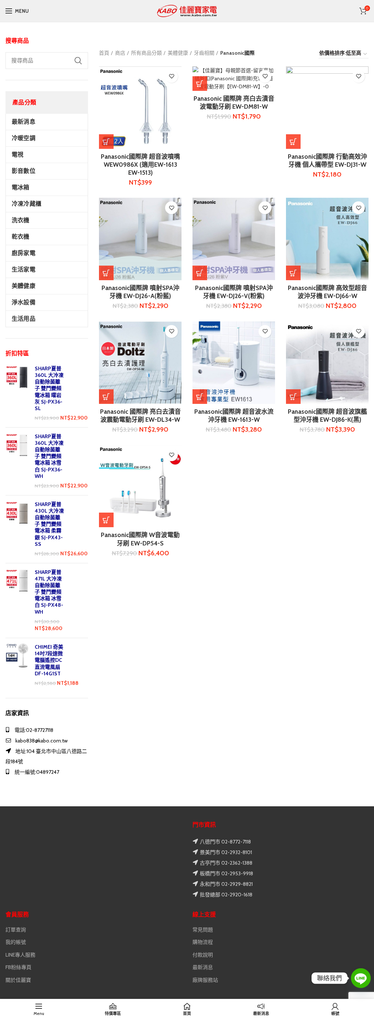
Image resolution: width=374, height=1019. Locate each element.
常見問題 (202, 929)
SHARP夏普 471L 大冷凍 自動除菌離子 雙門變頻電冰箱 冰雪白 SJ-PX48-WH (49, 592)
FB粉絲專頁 (18, 967)
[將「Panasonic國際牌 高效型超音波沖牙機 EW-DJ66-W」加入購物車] (293, 273)
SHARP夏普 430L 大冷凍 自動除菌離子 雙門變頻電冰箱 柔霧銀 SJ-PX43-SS (49, 524)
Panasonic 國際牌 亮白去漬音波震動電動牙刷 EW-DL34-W (140, 415)
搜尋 (78, 60)
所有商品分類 (146, 53)
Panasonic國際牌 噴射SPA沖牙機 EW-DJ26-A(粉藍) (140, 292)
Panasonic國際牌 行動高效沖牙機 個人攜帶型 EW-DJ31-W (327, 160)
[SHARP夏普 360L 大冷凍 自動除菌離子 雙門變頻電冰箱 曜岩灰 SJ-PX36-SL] (17, 393)
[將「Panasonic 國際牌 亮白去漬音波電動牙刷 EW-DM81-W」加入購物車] (199, 83)
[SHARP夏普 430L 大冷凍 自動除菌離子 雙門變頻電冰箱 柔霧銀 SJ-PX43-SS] (17, 529)
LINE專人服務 (20, 955)
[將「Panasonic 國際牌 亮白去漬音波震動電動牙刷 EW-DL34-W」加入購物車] (106, 396)
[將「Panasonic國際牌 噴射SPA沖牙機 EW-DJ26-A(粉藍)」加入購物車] (106, 273)
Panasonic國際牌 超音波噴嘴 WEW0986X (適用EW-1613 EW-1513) (140, 164)
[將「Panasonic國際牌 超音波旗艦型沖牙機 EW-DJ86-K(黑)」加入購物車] (293, 396)
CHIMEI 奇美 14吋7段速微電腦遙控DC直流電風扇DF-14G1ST (49, 660)
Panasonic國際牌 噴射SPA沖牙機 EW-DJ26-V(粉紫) (234, 292)
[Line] (361, 978)
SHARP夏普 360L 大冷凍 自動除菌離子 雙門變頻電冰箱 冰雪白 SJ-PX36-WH (49, 456)
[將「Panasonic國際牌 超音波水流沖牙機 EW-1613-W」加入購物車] (199, 396)
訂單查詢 (15, 929)
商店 (120, 53)
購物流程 (202, 942)
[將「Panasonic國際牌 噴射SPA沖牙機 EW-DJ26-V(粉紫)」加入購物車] (199, 273)
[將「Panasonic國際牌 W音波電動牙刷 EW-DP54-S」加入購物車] (106, 520)
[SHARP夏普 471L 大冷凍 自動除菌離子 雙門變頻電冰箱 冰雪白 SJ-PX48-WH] (17, 601)
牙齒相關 (204, 53)
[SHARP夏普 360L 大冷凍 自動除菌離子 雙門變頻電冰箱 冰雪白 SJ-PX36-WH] (17, 461)
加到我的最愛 (171, 76)
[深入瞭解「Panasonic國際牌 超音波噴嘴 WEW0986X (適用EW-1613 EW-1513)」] (106, 141)
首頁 (104, 53)
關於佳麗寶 (18, 980)
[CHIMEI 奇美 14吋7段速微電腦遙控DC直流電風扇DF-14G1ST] (17, 665)
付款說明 (202, 955)
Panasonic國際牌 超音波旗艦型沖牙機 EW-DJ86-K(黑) (327, 415)
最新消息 (202, 967)
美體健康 (178, 53)
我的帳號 (15, 942)
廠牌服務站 (205, 980)
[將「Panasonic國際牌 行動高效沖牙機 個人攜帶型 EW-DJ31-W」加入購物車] (293, 141)
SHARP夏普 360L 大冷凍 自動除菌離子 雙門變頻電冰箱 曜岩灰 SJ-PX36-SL (49, 388)
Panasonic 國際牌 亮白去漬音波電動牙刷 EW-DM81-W (234, 102)
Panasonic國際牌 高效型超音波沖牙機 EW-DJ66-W (327, 292)
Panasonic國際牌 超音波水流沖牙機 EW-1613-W (234, 415)
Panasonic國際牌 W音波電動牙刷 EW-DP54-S (140, 539)
